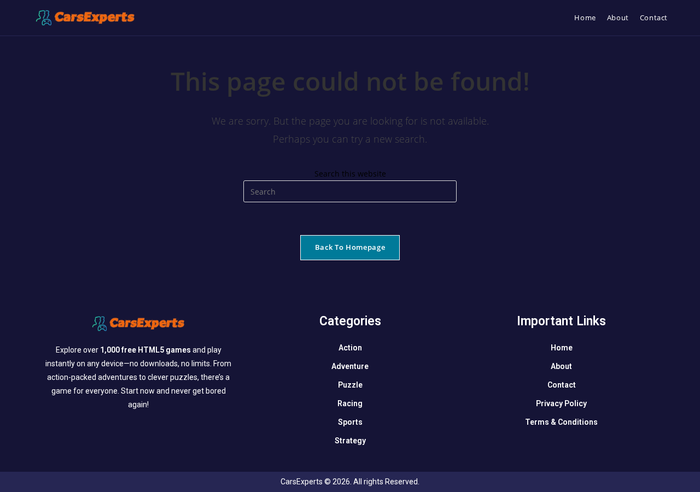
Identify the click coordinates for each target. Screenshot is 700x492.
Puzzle (350, 384)
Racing (350, 403)
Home (562, 347)
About (561, 366)
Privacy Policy (561, 403)
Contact (561, 384)
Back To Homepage (350, 247)
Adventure (350, 366)
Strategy (350, 440)
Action (350, 347)
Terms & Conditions (561, 422)
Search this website (350, 173)
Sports (350, 422)
